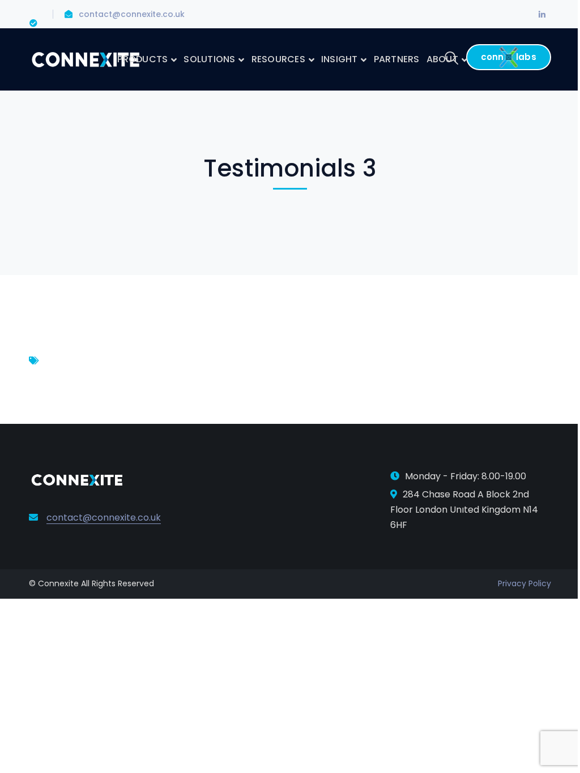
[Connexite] (85, 59)
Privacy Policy (524, 583)
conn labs (508, 57)
